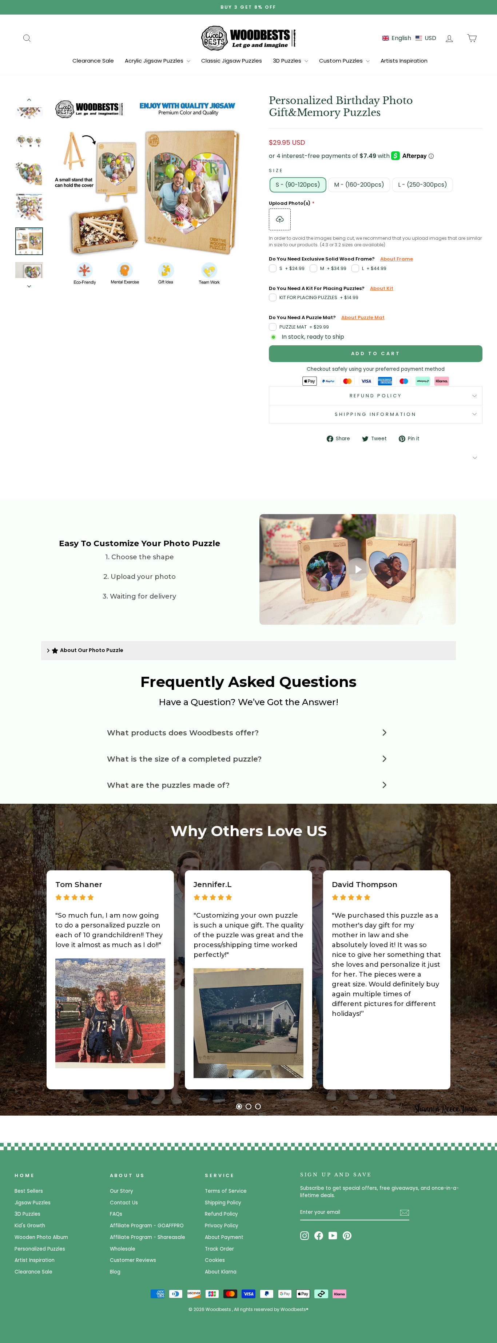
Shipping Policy (223, 1202)
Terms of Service (226, 1191)
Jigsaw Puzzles (33, 1202)
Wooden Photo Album (41, 1237)
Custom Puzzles (341, 60)
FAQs (116, 1214)
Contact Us (124, 1202)
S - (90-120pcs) (298, 184)
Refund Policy (376, 396)
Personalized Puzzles (40, 1248)
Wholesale (122, 1248)
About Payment (224, 1237)
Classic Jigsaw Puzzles (231, 60)
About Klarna (220, 1271)
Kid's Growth (30, 1225)
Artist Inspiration (35, 1260)
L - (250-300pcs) (422, 184)
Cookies (215, 1260)
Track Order (219, 1248)
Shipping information (376, 414)
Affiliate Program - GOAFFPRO (147, 1225)
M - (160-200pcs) (359, 184)
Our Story (121, 1191)
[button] (409, 38)
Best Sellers (29, 1191)
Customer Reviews (133, 1260)
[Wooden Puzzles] (248, 37)
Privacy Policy (221, 1225)
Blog (115, 1271)
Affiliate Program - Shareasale (147, 1237)
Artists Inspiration (404, 60)
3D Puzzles (288, 60)
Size (276, 170)
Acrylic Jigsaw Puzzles (155, 60)
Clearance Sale (93, 60)
